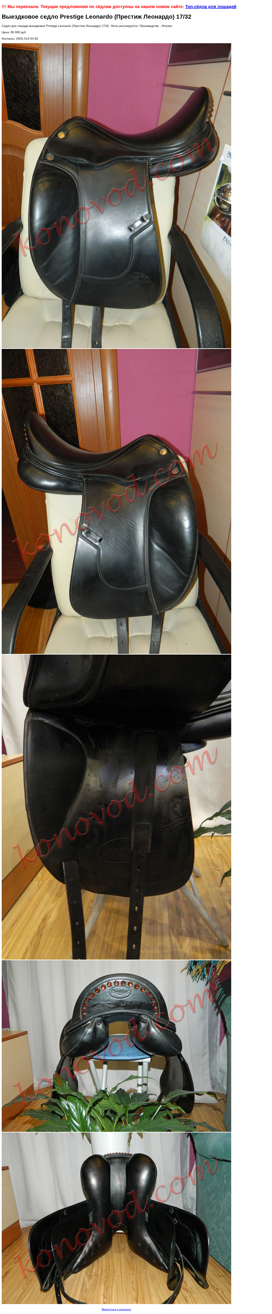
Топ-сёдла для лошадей (210, 6)
